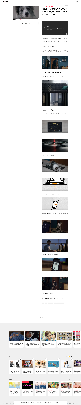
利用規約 (57, 402)
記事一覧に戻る (40, 317)
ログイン (77, 1)
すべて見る (69, 379)
